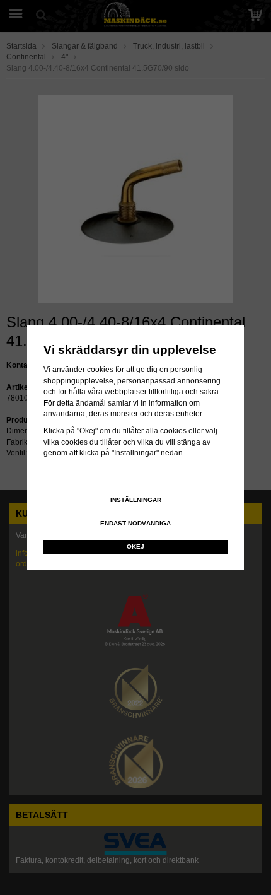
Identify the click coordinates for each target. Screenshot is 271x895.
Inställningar (135, 499)
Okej (135, 546)
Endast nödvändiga (135, 523)
